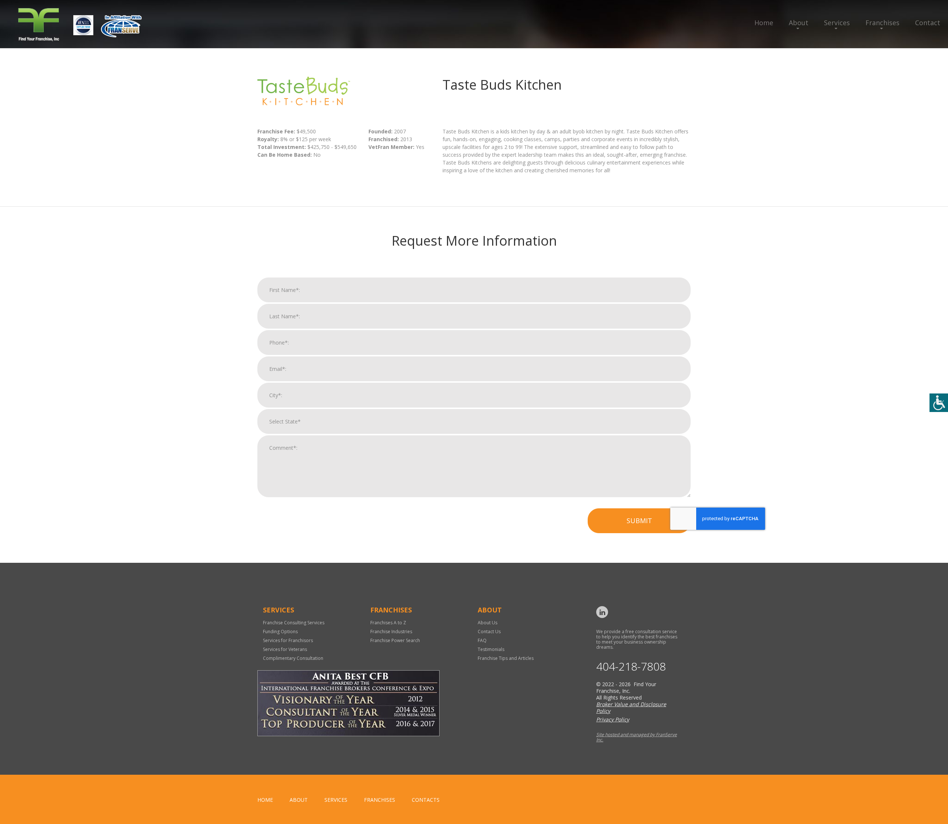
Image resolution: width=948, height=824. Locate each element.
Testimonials (491, 649)
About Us (487, 622)
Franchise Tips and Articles (506, 658)
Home (763, 22)
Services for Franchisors (288, 640)
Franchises (882, 22)
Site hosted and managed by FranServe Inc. (636, 737)
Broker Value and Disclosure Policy (631, 707)
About (798, 22)
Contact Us (489, 631)
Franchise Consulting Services (293, 622)
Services (837, 22)
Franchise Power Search (395, 640)
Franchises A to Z (388, 622)
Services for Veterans (285, 649)
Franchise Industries (391, 631)
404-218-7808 (631, 666)
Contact (927, 22)
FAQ (482, 640)
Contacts (426, 799)
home (265, 799)
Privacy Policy (612, 719)
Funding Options (280, 631)
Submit (639, 520)
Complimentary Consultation (293, 658)
